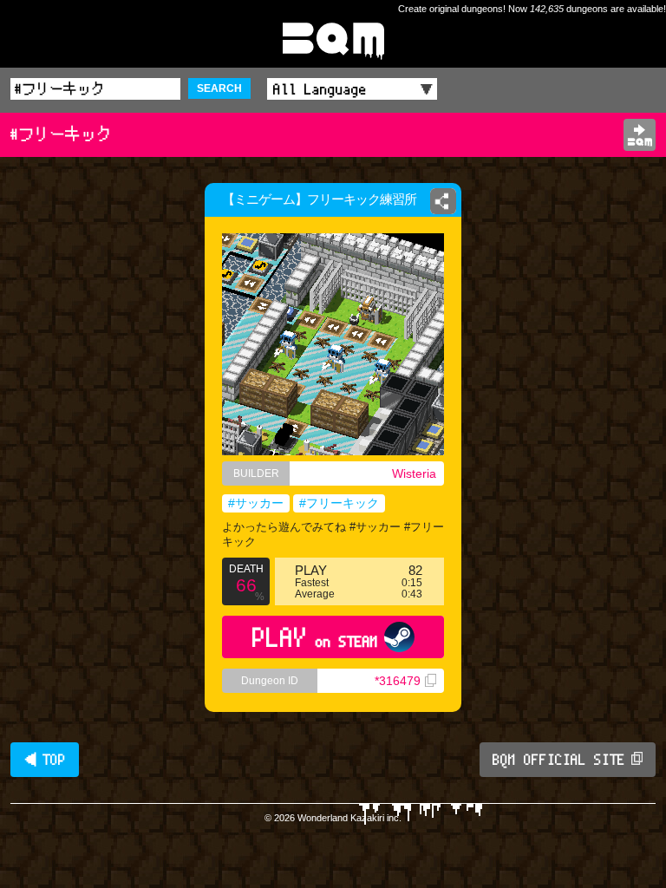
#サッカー (256, 503)
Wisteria (414, 473)
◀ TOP (44, 759)
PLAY (315, 637)
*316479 (398, 681)
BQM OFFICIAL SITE (559, 759)
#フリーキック (339, 503)
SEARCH (219, 88)
